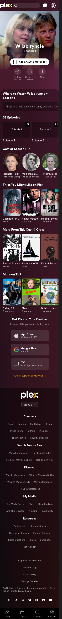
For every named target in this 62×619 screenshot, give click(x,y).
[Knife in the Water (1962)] (31, 251)
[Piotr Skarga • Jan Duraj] (50, 165)
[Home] (6, 5)
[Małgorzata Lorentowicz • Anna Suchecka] (31, 165)
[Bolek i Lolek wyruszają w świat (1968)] (50, 296)
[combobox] (29, 5)
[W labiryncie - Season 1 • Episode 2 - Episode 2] (45, 132)
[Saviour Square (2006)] (12, 251)
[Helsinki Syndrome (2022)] (50, 206)
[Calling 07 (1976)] (12, 296)
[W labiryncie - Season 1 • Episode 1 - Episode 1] (16, 132)
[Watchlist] (45, 5)
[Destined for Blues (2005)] (12, 206)
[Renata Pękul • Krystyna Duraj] (12, 165)
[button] (53, 5)
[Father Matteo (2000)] (31, 206)
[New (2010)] (31, 296)
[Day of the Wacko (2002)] (50, 251)
